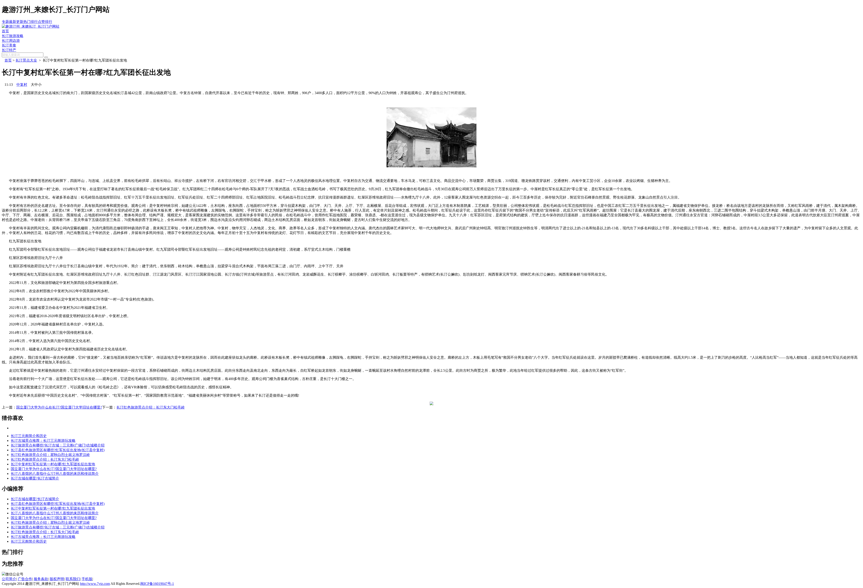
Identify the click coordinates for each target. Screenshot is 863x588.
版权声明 (57, 579)
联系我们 (73, 579)
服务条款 (41, 579)
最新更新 (16, 22)
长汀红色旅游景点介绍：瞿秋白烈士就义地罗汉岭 (50, 455)
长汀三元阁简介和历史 (29, 436)
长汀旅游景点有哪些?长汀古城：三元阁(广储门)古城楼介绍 (58, 445)
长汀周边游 (11, 40)
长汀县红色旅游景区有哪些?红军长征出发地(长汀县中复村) (58, 450)
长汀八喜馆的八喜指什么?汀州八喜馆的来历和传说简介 (55, 473)
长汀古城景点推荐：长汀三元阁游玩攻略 (43, 440)
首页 (5, 31)
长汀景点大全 (26, 60)
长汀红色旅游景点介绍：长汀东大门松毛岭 (150, 407)
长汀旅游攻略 (12, 36)
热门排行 (30, 22)
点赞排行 (45, 22)
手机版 (87, 579)
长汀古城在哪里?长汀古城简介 (35, 478)
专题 (5, 22)
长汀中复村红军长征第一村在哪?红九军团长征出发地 (53, 464)
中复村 (21, 84)
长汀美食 (9, 45)
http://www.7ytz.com (95, 584)
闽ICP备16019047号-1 (157, 584)
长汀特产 (9, 50)
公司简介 (9, 579)
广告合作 (25, 579)
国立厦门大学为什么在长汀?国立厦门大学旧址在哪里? (59, 407)
